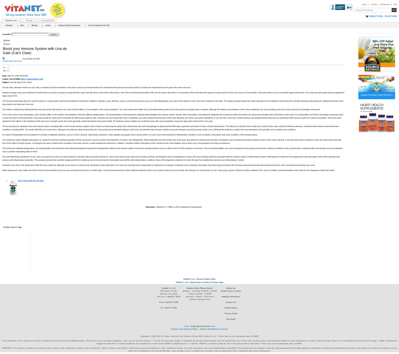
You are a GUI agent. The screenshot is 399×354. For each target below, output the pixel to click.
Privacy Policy (231, 313)
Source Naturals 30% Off (98, 25)
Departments (11, 20)
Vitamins (9, 25)
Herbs (48, 25)
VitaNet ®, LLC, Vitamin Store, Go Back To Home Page (199, 282)
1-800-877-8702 (173, 297)
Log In (364, 4)
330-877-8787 (171, 308)
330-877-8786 (172, 302)
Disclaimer (231, 319)
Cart (395, 4)
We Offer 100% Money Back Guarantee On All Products (57, 10)
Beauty (35, 25)
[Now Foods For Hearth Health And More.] (376, 117)
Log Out (374, 4)
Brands (29, 20)
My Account (385, 4)
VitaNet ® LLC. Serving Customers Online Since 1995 (26, 10)
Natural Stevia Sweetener (69, 25)
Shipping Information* (231, 297)
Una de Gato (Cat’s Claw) (12, 61)
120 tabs (31, 181)
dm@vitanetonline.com (32, 79)
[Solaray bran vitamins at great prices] (376, 85)
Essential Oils (48, 20)
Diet (22, 25)
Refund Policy (231, 308)
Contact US (231, 302)
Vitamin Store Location (231, 291)
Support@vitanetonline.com (202, 326)
